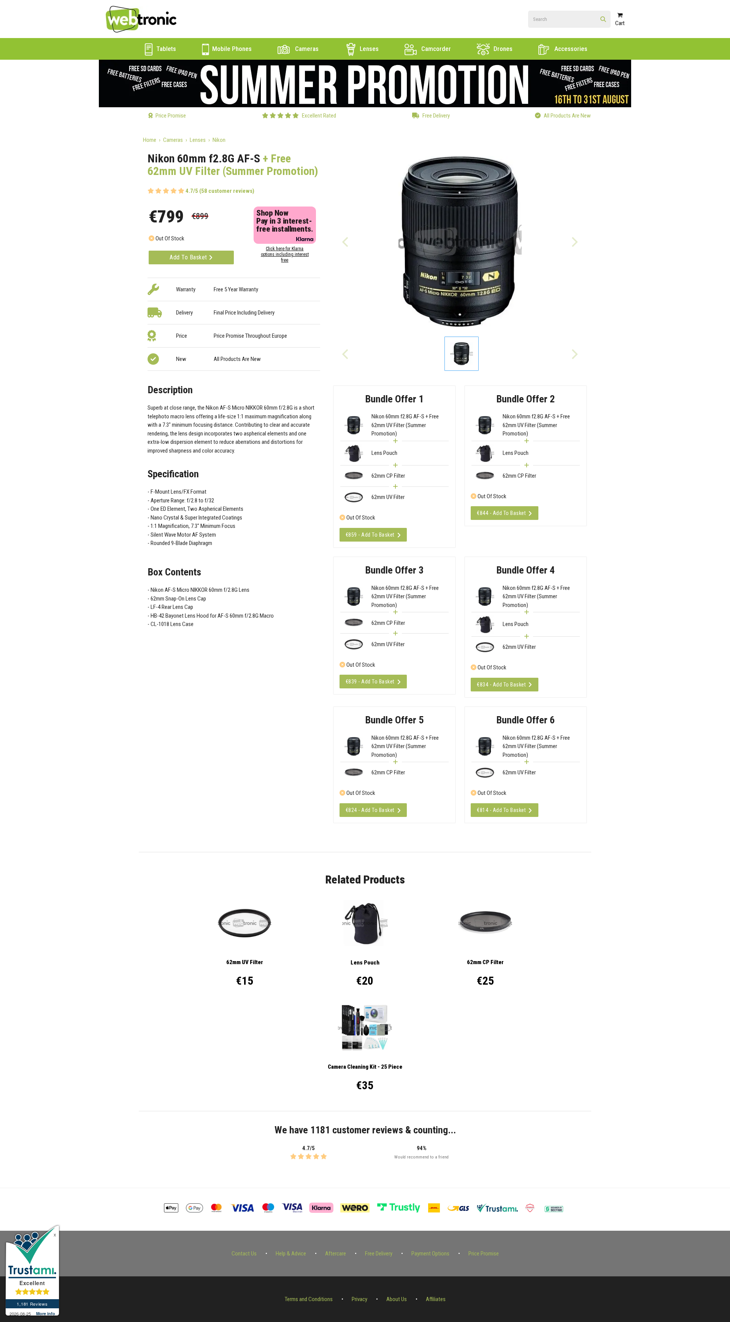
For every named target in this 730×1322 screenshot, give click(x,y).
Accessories (570, 48)
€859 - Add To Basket (370, 535)
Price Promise (483, 1253)
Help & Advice (291, 1253)
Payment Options (430, 1253)
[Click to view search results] (603, 19)
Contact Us (244, 1253)
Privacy (359, 1299)
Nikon (219, 140)
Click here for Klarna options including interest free (285, 254)
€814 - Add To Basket (501, 810)
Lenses (368, 48)
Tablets (165, 48)
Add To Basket (189, 257)
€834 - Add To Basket (501, 685)
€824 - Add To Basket (370, 810)
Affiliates (436, 1299)
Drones (502, 48)
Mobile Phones (231, 48)
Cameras (306, 48)
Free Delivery (378, 1253)
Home (149, 140)
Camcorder (435, 48)
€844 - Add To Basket (501, 513)
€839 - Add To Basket (370, 681)
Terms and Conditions (309, 1299)
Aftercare (335, 1253)
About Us (396, 1299)
